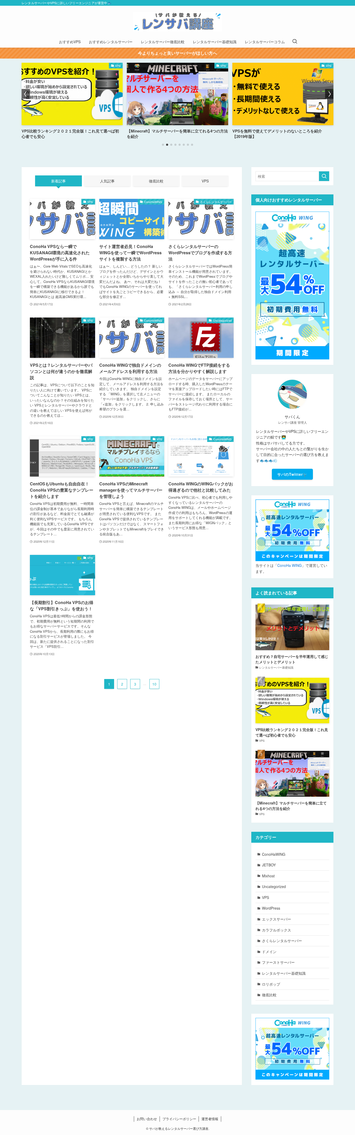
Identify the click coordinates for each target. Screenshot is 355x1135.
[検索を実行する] (324, 176)
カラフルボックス (276, 930)
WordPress (271, 908)
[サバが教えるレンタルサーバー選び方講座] (177, 21)
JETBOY (269, 864)
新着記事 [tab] (58, 180)
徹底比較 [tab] (156, 180)
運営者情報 (209, 1118)
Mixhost (268, 875)
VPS (265, 897)
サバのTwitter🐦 (292, 474)
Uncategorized (274, 886)
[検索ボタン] (294, 42)
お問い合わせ (147, 1118)
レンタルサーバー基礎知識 (284, 973)
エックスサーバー (276, 919)
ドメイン (269, 951)
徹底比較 (269, 994)
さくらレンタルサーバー (282, 940)
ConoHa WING (289, 565)
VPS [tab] (205, 180)
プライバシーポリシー (179, 1118)
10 (154, 684)
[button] (163, 145)
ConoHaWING (273, 854)
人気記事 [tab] (107, 180)
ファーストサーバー (278, 962)
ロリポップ (271, 984)
